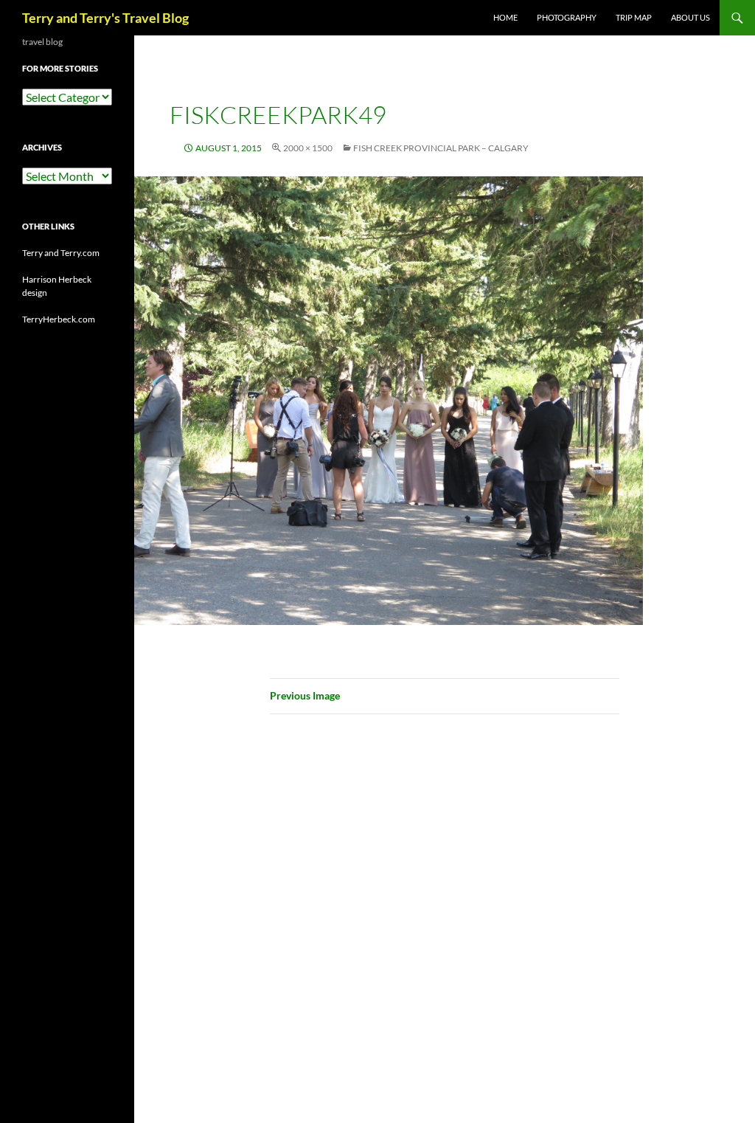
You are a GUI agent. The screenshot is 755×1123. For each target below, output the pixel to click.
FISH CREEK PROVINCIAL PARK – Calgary (441, 147)
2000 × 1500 (308, 147)
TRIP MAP (634, 17)
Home (505, 17)
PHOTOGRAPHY (566, 17)
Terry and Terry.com (61, 252)
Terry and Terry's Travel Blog (105, 18)
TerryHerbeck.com (58, 319)
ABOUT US (690, 17)
